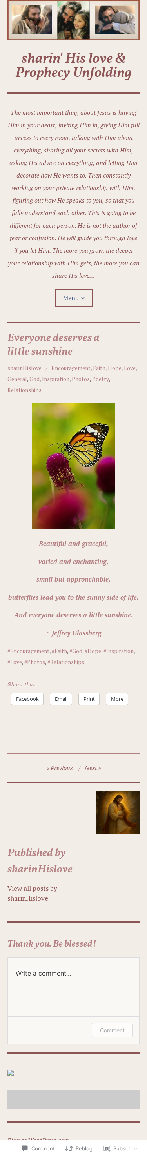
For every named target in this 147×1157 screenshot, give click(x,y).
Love (16, 662)
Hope (94, 651)
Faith (60, 651)
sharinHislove (24, 368)
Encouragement (71, 368)
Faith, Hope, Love (114, 368)
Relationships (24, 390)
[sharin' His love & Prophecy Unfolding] (73, 20)
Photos (81, 379)
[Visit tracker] (10, 1073)
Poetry (100, 379)
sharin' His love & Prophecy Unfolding (73, 66)
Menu (71, 298)
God (34, 379)
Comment (112, 1030)
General (17, 379)
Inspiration (55, 379)
